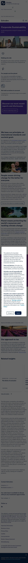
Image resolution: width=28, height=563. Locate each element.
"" (16, 300)
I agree (18, 313)
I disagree (10, 313)
